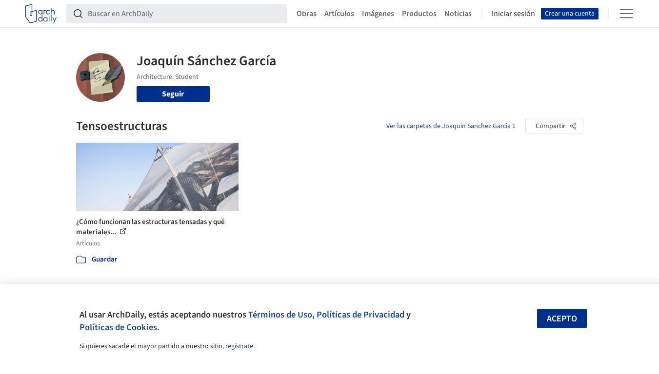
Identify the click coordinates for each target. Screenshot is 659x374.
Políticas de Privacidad (360, 314)
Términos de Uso (280, 314)
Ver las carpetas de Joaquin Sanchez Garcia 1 (451, 126)
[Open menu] (626, 13)
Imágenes (378, 13)
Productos (419, 13)
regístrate (239, 346)
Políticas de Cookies (118, 327)
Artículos (339, 13)
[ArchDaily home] (41, 13)
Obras (307, 13)
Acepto (562, 319)
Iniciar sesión (513, 13)
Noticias (458, 13)
